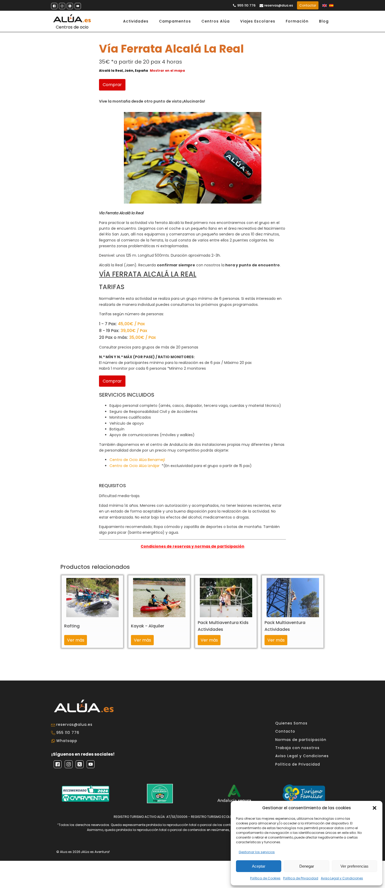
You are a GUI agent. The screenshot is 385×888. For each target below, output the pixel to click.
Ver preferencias (354, 866)
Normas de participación (300, 740)
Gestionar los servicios (257, 852)
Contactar (307, 5)
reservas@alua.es (278, 5)
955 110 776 (246, 5)
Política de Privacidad (300, 878)
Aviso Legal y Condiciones (342, 878)
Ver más (75, 640)
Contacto (285, 731)
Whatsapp (66, 741)
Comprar (112, 85)
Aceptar (258, 866)
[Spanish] (331, 5)
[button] (374, 808)
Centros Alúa (215, 21)
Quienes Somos (291, 723)
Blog (324, 21)
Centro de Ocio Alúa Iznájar (134, 465)
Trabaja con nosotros (297, 748)
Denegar (306, 866)
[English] (324, 5)
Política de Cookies (265, 878)
